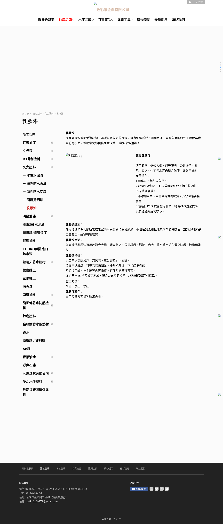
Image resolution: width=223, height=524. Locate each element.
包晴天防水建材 (34, 262)
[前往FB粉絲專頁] (139, 489)
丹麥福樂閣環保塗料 (36, 392)
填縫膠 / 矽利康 (34, 340)
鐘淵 (26, 332)
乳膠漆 (32, 208)
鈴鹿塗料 (29, 316)
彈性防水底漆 (36, 192)
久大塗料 (49, 113)
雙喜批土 (29, 270)
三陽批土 (29, 278)
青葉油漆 (29, 357)
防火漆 (27, 286)
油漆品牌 (37, 113)
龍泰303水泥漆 (33, 224)
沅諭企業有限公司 (36, 373)
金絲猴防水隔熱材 (36, 324)
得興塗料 (29, 241)
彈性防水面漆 (36, 183)
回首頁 (25, 113)
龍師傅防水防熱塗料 (36, 305)
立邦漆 (27, 151)
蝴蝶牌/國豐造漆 (35, 232)
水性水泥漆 (35, 175)
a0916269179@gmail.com (42, 501)
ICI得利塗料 (31, 159)
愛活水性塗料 (32, 381)
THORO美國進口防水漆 (35, 251)
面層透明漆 (35, 200)
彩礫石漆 (29, 365)
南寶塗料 (29, 295)
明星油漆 (29, 216)
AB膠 (27, 349)
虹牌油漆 (29, 142)
